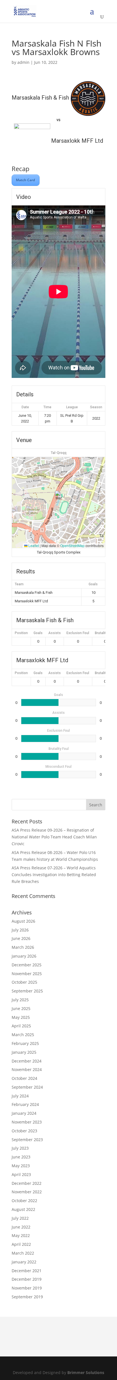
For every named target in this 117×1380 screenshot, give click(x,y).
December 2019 (26, 1279)
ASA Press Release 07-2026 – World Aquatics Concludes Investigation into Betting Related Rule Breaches (54, 874)
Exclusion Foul (77, 633)
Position (21, 633)
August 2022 (23, 1209)
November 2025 (27, 973)
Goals (38, 633)
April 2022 (21, 1244)
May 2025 (21, 1017)
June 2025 (21, 1008)
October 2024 (24, 1078)
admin (23, 62)
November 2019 (27, 1288)
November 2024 (27, 1069)
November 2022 (27, 1191)
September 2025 (27, 991)
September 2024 (27, 1087)
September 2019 (27, 1296)
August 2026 (23, 921)
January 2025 (24, 1052)
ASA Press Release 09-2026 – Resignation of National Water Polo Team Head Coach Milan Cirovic (54, 836)
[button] (58, 496)
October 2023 (24, 1130)
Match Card (25, 180)
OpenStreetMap (72, 545)
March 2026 (23, 947)
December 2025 (26, 964)
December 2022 (26, 1183)
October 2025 (24, 982)
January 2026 (24, 956)
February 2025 (25, 1043)
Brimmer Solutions (85, 1372)
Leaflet (33, 545)
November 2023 (27, 1122)
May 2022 (21, 1235)
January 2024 (24, 1113)
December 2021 (26, 1270)
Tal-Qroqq (58, 453)
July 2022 (20, 1218)
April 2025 (21, 1025)
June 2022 (21, 1227)
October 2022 (24, 1200)
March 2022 (23, 1253)
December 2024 (26, 1061)
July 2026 (20, 930)
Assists (54, 633)
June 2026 (21, 938)
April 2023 (21, 1174)
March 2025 (23, 1034)
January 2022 (24, 1262)
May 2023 (21, 1165)
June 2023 (21, 1157)
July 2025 (20, 999)
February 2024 (25, 1104)
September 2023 (27, 1139)
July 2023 (20, 1148)
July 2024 (20, 1096)
